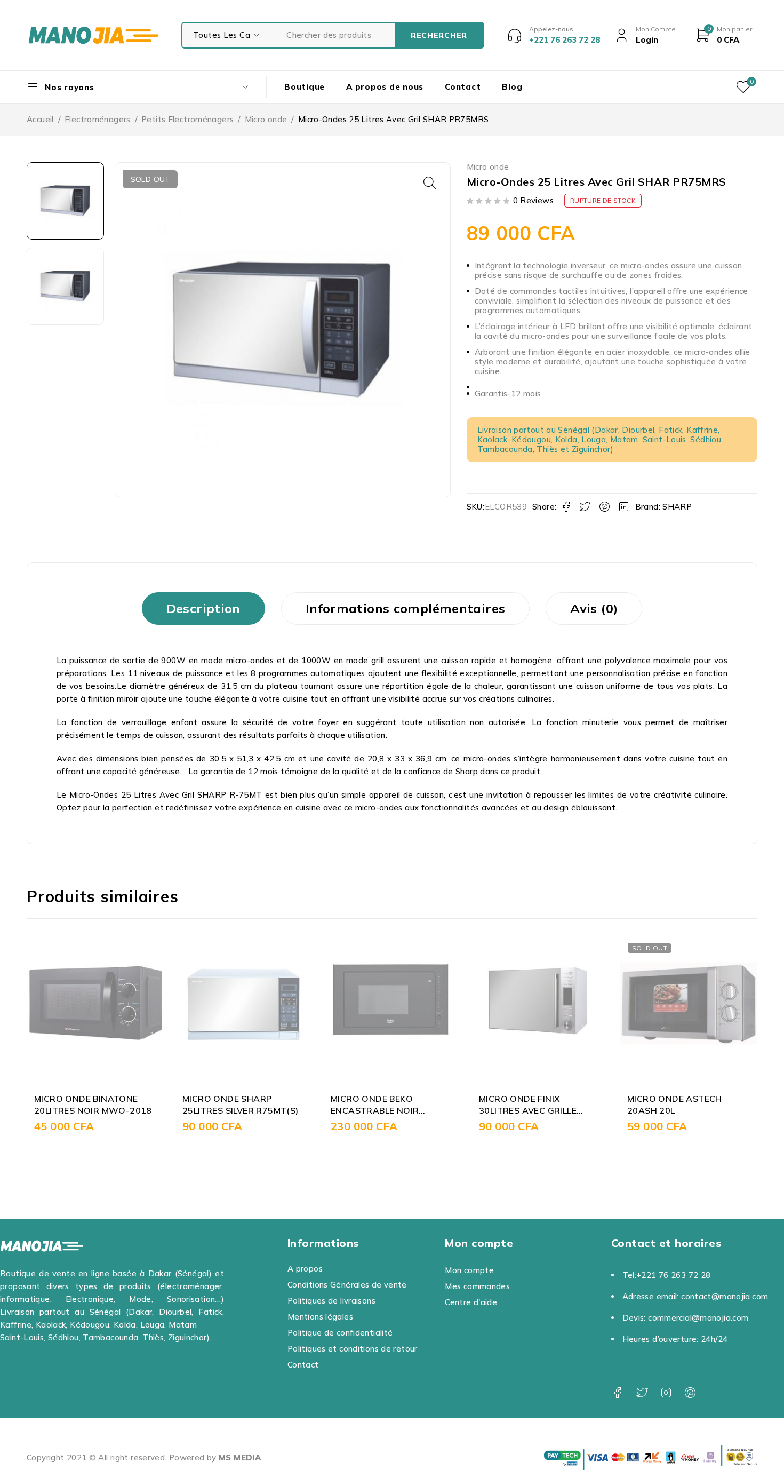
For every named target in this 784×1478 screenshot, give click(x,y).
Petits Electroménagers (187, 119)
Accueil (40, 119)
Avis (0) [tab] (594, 608)
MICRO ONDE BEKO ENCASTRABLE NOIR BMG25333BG (375, 1110)
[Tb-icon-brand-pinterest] (690, 1393)
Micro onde (266, 119)
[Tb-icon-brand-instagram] (666, 1393)
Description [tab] (203, 608)
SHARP (677, 507)
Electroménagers (98, 119)
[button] (430, 183)
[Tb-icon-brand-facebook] (618, 1393)
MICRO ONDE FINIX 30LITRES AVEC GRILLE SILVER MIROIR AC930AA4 (535, 1110)
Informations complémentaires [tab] (406, 608)
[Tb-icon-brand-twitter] (642, 1393)
